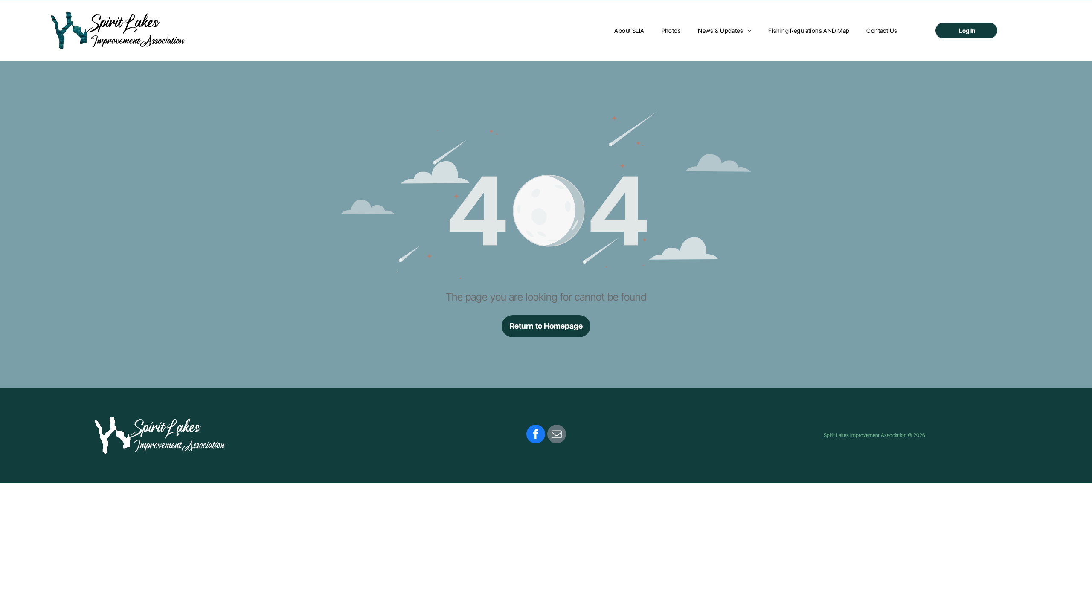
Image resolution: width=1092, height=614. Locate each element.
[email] (556, 435)
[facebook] (535, 435)
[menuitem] (629, 30)
